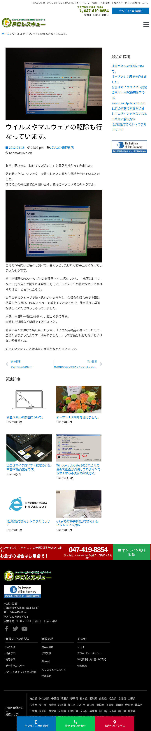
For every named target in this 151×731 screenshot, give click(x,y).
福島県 (112, 698)
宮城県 (122, 698)
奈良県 (62, 711)
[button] (97, 24)
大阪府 (84, 711)
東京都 (33, 698)
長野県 (110, 704)
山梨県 (103, 698)
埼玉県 (65, 698)
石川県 (81, 704)
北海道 (62, 704)
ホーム (6, 34)
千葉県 (55, 698)
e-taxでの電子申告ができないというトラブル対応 (77, 523)
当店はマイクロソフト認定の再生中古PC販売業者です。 (28, 467)
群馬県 (74, 698)
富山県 (91, 704)
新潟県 (100, 704)
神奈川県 (44, 698)
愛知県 (129, 704)
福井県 (72, 704)
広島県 (112, 711)
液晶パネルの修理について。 (25, 417)
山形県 (132, 698)
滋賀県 (52, 711)
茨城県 (93, 698)
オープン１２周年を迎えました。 (78, 417)
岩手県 (33, 704)
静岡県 (119, 704)
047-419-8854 (96, 10)
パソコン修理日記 (62, 147)
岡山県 (103, 711)
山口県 (122, 711)
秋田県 (43, 704)
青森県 (52, 704)
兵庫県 (93, 711)
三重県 (33, 711)
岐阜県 (139, 704)
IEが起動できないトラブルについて (28, 523)
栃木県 (84, 698)
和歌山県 (73, 711)
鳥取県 (132, 711)
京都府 (43, 711)
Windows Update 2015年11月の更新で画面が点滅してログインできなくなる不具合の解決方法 (78, 469)
